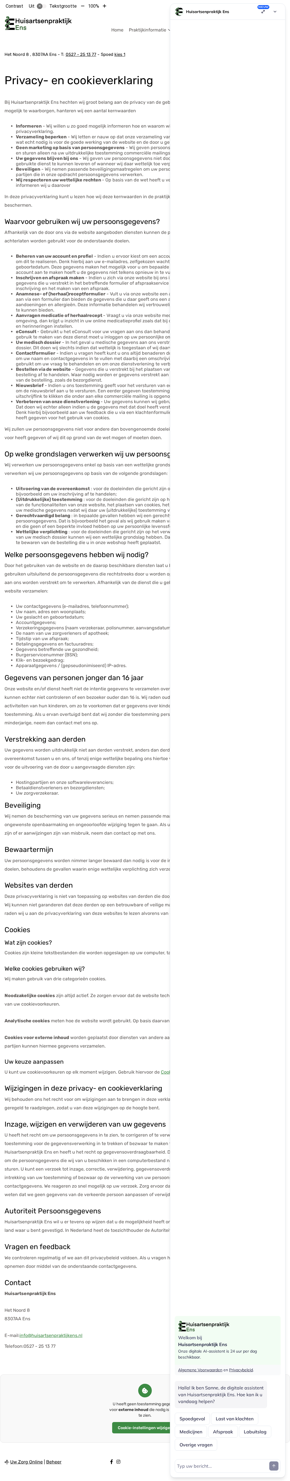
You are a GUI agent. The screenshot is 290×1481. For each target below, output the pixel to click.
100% (93, 6)
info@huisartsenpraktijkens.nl (51, 1335)
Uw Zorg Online (26, 1462)
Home (117, 30)
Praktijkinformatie (147, 30)
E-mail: (12, 1335)
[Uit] (41, 6)
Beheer (53, 1462)
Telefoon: (14, 1346)
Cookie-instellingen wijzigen (145, 1427)
